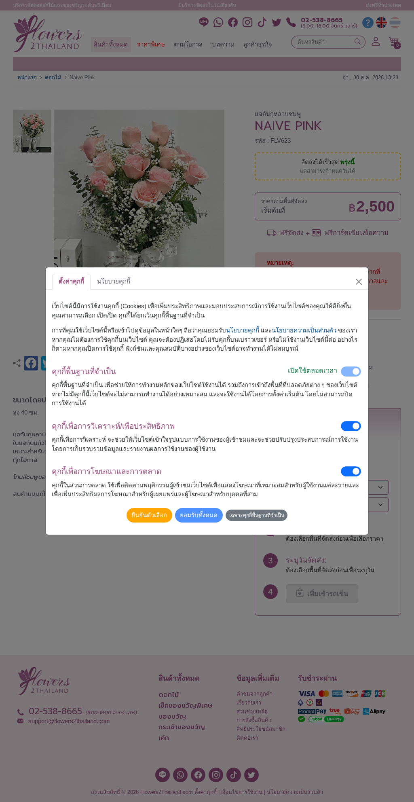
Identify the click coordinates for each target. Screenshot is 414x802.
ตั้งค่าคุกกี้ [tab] (71, 281)
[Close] (359, 281)
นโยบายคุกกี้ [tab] (113, 281)
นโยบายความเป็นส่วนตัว (304, 330)
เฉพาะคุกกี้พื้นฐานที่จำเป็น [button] (256, 515)
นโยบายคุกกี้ (242, 330)
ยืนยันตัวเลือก (149, 515)
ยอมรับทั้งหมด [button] (199, 515)
